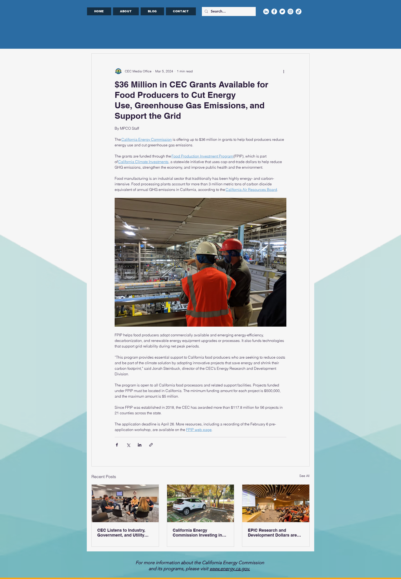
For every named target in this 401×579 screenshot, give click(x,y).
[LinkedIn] (266, 11)
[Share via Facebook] (117, 445)
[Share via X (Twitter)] (128, 445)
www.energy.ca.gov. (230, 568)
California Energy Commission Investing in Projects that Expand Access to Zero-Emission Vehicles (198, 532)
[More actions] (283, 71)
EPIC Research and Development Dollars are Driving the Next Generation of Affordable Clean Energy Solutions (275, 532)
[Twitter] (282, 11)
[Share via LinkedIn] (139, 445)
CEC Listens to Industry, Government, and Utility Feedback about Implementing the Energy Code (122, 532)
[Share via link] (151, 445)
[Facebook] (274, 11)
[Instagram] (290, 11)
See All (304, 476)
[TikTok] (298, 11)
